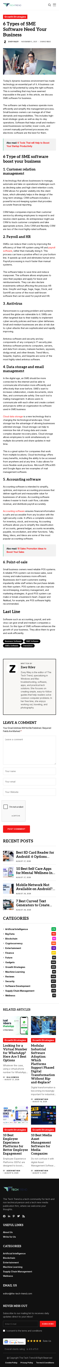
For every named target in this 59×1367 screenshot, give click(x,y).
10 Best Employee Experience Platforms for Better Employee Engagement (15, 1145)
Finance (30, 953)
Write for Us (9, 1236)
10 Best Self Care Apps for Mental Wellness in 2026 (34, 873)
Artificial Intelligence (30, 929)
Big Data (30, 934)
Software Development (30, 986)
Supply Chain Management (30, 990)
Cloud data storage (13, 416)
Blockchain (30, 938)
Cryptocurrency (30, 943)
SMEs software (11, 646)
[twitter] (18, 1216)
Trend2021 (28, 646)
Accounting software (14, 511)
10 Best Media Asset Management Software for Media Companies (41, 1145)
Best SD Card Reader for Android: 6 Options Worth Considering (35, 857)
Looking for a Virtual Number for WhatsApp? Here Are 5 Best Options (15, 1053)
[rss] (23, 1216)
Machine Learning (30, 972)
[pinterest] (14, 1216)
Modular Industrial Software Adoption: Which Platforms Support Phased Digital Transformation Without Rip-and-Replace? (43, 1064)
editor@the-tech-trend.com (17, 1293)
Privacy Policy (26, 1363)
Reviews (30, 976)
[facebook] (4, 1216)
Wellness (30, 995)
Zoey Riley (13, 42)
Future (30, 957)
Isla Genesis (13, 1077)
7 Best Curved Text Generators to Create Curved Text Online (32, 905)
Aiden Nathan (41, 1099)
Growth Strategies (15, 16)
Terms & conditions (45, 1363)
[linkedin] (9, 1216)
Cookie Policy (11, 1363)
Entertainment (30, 948)
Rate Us (47, 1340)
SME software (32, 641)
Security (30, 981)
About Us (8, 1232)
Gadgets (30, 962)
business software (13, 641)
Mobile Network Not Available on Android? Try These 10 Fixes (34, 889)
